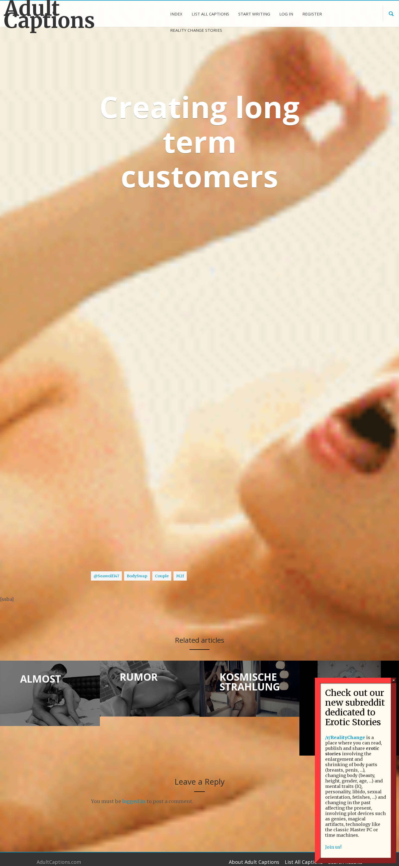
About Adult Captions (254, 862)
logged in (133, 801)
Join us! (333, 847)
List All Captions (304, 862)
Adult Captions (49, 14)
